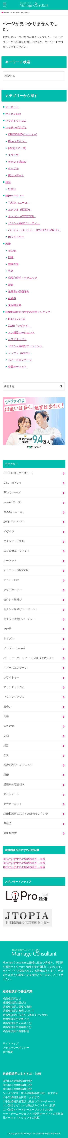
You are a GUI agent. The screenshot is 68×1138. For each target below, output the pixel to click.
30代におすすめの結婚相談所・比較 (24, 862)
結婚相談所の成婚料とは (17, 1027)
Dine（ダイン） (17, 141)
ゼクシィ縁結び (17, 161)
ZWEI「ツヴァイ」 (19, 325)
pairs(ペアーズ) (17, 147)
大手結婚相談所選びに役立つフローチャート (29, 1101)
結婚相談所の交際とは (16, 1018)
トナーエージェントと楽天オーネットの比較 (34, 1113)
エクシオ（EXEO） (19, 209)
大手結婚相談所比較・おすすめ (21, 1097)
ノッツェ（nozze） (19, 353)
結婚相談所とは (12, 998)
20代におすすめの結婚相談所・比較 (24, 858)
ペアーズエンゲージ (20, 359)
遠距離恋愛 (14, 305)
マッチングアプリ (16, 127)
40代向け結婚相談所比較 (17, 1088)
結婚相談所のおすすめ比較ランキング (27, 311)
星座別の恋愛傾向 (18, 291)
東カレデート (16, 175)
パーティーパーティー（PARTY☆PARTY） (34, 229)
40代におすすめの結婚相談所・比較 (24, 867)
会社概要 (8, 1051)
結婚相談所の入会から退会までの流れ (25, 1014)
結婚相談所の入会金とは (17, 1023)
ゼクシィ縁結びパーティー (24, 223)
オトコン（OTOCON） (21, 216)
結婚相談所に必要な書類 (17, 1006)
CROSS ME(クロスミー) (22, 134)
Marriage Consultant (32, 1134)
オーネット (12, 107)
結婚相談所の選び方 (14, 1002)
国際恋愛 (13, 264)
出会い (12, 188)
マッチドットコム (16, 120)
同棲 (10, 257)
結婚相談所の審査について (18, 1010)
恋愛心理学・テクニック (22, 277)
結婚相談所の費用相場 (16, 1031)
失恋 (10, 270)
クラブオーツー (17, 339)
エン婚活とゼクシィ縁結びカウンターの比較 (29, 1105)
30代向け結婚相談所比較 (17, 1084)
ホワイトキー (16, 236)
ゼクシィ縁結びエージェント (25, 346)
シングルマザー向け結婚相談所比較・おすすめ (30, 1093)
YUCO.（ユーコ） (19, 202)
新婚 (10, 284)
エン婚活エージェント (21, 332)
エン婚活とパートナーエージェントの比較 (28, 1109)
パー (5, 1113)
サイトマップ (10, 1043)
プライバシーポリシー (16, 1047)
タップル (13, 168)
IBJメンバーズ (16, 318)
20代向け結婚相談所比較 (17, 1080)
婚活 (8, 182)
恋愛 (8, 243)
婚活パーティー (14, 195)
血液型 (12, 298)
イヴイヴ (13, 154)
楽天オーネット (17, 366)
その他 (12, 250)
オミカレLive (13, 113)
